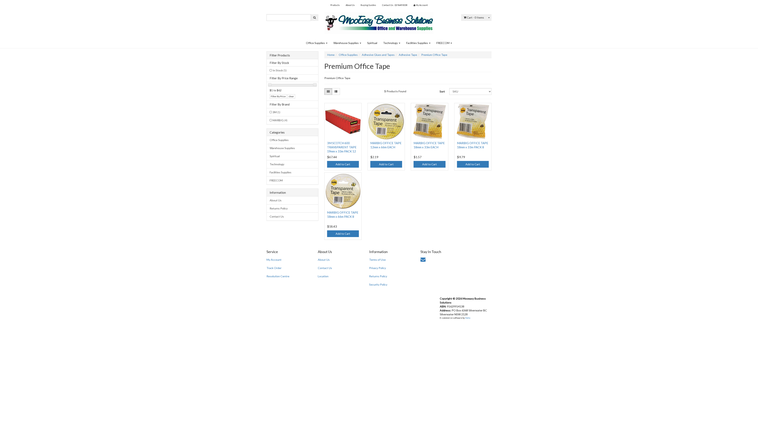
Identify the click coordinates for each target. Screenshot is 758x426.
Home (331, 54)
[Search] (314, 17)
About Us (350, 5)
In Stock (280, 70)
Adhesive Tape (408, 54)
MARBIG (280, 120)
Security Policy (378, 284)
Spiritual (372, 43)
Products (335, 5)
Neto (467, 318)
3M (276, 112)
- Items (475, 17)
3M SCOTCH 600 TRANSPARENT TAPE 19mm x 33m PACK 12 (341, 147)
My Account (273, 259)
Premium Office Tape (434, 54)
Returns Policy (279, 208)
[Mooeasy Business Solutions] (379, 21)
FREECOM (443, 43)
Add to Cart (343, 164)
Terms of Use (377, 259)
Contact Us (277, 216)
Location (323, 276)
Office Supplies (316, 43)
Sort (442, 91)
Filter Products (280, 55)
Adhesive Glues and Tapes (378, 54)
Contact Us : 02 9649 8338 (394, 5)
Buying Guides (368, 5)
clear (291, 96)
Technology (390, 43)
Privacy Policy (377, 268)
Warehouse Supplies (346, 43)
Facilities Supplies (417, 43)
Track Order (273, 268)
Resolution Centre (277, 276)
